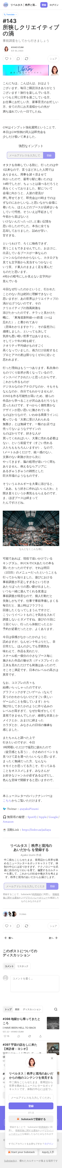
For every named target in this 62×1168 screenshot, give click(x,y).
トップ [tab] (8, 1009)
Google (53, 817)
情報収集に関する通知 (26, 1130)
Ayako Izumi (17, 47)
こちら (7, 800)
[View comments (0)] (18, 58)
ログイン (54, 4)
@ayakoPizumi (29, 809)
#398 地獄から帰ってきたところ (21, 1021)
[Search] (55, 1009)
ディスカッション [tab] (32, 1009)
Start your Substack (23, 1152)
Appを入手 (48, 1152)
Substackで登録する (33, 1119)
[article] (31, 1027)
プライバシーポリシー (36, 897)
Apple (43, 817)
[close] (52, 1058)
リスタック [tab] (22, 966)
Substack (9, 1160)
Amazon (8, 821)
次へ (51, 937)
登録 (44, 4)
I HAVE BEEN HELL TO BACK (19, 1027)
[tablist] (16, 966)
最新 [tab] (17, 1009)
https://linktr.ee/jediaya (36, 830)
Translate (10, 14)
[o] (53, 1049)
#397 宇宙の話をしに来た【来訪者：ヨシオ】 (20, 1047)
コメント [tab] (9, 966)
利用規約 (43, 1126)
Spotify (32, 817)
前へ (11, 937)
